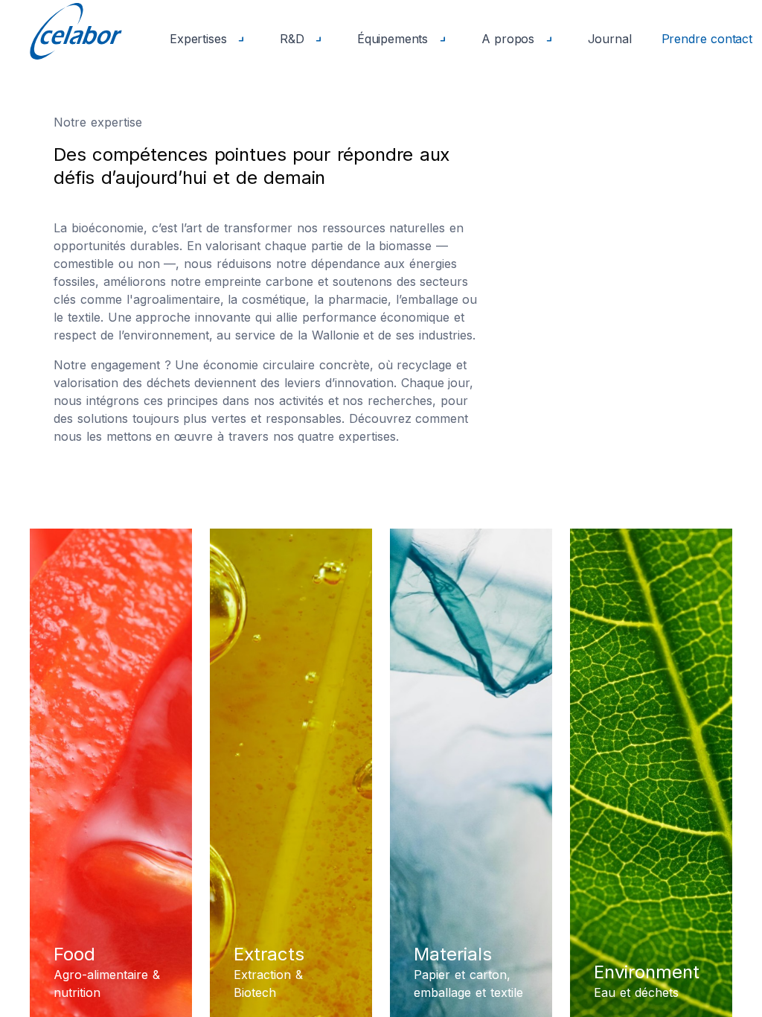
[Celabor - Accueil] (76, 30)
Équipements (394, 38)
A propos (510, 38)
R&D (294, 38)
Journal (610, 38)
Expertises (200, 38)
